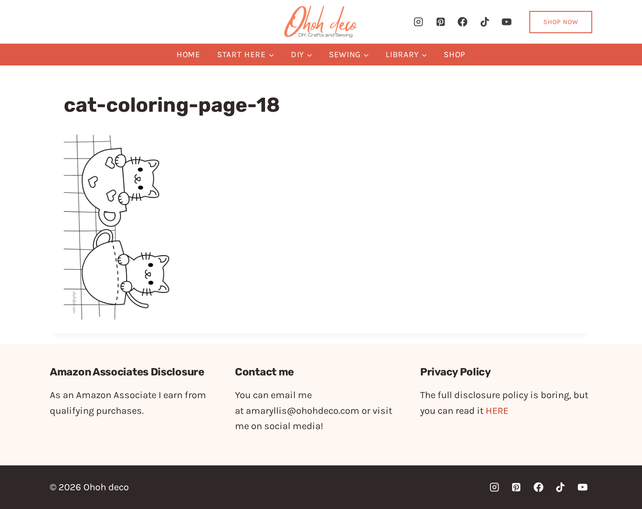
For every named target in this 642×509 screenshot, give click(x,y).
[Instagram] (418, 21)
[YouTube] (506, 21)
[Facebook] (462, 21)
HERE (497, 410)
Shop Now (560, 22)
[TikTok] (484, 21)
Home (188, 54)
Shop (455, 54)
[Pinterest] (440, 21)
